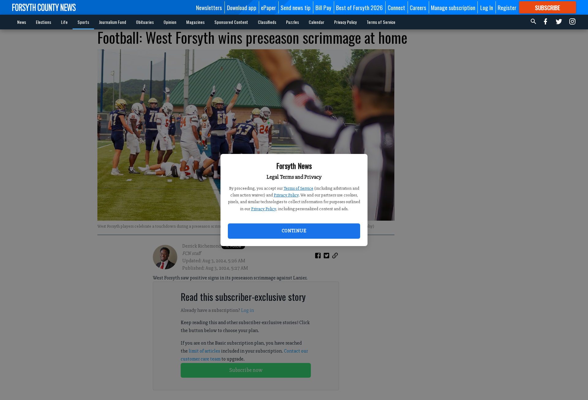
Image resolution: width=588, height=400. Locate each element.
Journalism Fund (112, 22)
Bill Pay (323, 7)
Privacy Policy (286, 195)
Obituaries (145, 22)
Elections (43, 22)
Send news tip (296, 7)
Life (64, 22)
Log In (486, 7)
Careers (418, 7)
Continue (294, 231)
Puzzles (292, 22)
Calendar (316, 22)
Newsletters (209, 7)
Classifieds (267, 22)
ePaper (268, 7)
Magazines (195, 22)
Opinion (170, 22)
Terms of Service (298, 188)
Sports (83, 22)
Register (507, 7)
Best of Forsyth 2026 (359, 7)
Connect (396, 7)
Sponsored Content (231, 22)
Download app (241, 7)
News (21, 22)
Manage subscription (453, 7)
